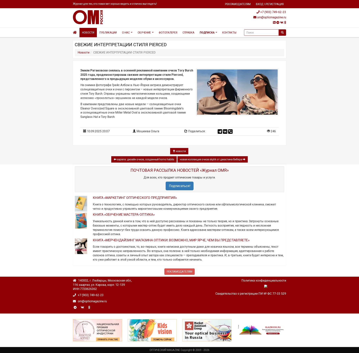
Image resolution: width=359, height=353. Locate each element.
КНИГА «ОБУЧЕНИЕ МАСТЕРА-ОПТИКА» (124, 214)
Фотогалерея (168, 32)
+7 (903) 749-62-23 (273, 12)
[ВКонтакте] (225, 131)
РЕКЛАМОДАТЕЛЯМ (238, 4)
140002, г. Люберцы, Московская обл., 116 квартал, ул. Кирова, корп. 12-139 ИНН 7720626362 (102, 285)
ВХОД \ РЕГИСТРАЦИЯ (270, 4)
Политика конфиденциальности (263, 280)
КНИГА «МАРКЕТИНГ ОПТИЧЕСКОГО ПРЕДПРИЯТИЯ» (135, 198)
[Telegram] (220, 131)
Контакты (229, 32)
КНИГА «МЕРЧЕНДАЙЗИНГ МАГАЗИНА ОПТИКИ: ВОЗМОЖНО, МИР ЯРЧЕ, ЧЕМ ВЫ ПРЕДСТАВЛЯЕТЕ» (171, 240)
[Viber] (230, 131)
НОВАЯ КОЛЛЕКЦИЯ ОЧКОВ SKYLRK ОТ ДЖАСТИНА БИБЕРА (211, 159)
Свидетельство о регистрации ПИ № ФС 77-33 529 (250, 293)
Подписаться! (179, 186)
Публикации (108, 32)
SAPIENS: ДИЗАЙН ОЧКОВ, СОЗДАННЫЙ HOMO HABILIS (145, 159)
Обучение (144, 32)
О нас (126, 32)
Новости (88, 32)
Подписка (207, 32)
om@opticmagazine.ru (271, 17)
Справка (188, 32)
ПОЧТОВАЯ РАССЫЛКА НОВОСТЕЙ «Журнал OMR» (180, 170)
